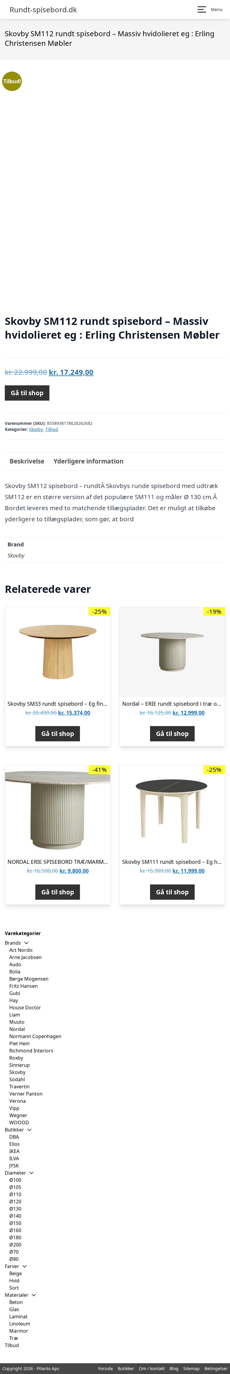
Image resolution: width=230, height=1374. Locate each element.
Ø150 (15, 1223)
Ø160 (15, 1230)
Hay (13, 1000)
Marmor (18, 1331)
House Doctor (25, 1007)
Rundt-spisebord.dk (43, 9)
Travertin (19, 1086)
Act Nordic (21, 950)
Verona (17, 1101)
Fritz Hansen (23, 986)
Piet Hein (19, 1043)
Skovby (36, 429)
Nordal (17, 1029)
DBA (14, 1137)
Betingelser (216, 1368)
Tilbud (51, 429)
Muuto (17, 1022)
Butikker (14, 1129)
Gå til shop (27, 393)
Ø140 (15, 1216)
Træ (13, 1338)
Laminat (18, 1316)
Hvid (14, 1280)
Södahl (17, 1079)
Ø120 (15, 1201)
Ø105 (15, 1187)
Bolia (14, 971)
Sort (14, 1287)
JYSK (14, 1165)
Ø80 (14, 1259)
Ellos (14, 1144)
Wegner (18, 1115)
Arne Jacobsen (25, 957)
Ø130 (15, 1208)
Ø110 (15, 1194)
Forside (105, 1368)
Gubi (14, 993)
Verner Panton (26, 1093)
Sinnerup (19, 1065)
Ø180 (15, 1237)
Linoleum (19, 1323)
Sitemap (191, 1368)
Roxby (16, 1058)
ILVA (14, 1158)
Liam (14, 1014)
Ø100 (15, 1180)
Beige (15, 1273)
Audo (15, 964)
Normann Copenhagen (35, 1036)
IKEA (14, 1151)
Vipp (14, 1108)
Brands (13, 943)
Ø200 (15, 1244)
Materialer (16, 1295)
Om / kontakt (152, 1368)
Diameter (15, 1173)
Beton (16, 1302)
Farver (12, 1266)
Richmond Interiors (31, 1050)
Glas (14, 1309)
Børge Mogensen (29, 978)
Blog (174, 1368)
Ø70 (14, 1252)
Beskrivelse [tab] (27, 461)
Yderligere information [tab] (89, 461)
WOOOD (19, 1122)
